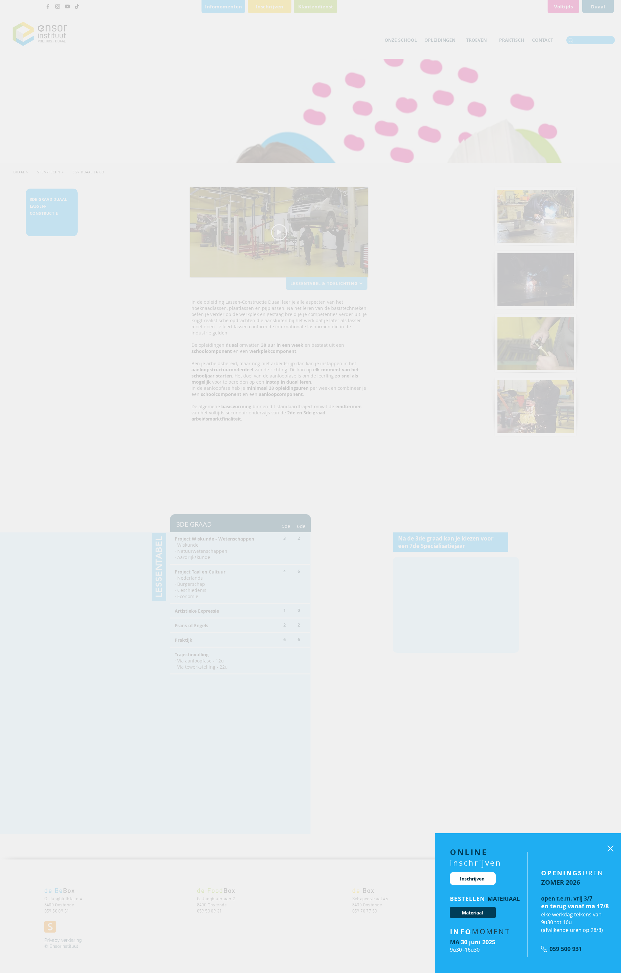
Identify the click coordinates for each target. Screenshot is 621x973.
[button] (610, 848)
